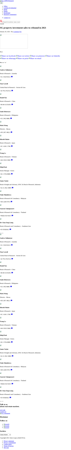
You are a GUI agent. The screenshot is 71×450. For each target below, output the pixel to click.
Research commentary (10, 14)
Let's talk (2, 410)
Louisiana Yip (17, 31)
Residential (7, 13)
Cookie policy (8, 444)
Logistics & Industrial (10, 8)
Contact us (3, 411)
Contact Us (7, 17)
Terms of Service (9, 446)
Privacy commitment (10, 442)
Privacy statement (9, 441)
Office (5, 6)
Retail (5, 9)
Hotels (5, 11)
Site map (6, 447)
